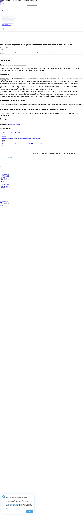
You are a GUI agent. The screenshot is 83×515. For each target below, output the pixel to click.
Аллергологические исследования (8, 21)
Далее (15, 41)
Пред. (13, 40)
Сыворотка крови (14, 124)
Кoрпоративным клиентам (7, 29)
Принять (30, 511)
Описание (4, 55)
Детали (3, 56)
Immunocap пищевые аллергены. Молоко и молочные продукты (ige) (15, 36)
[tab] (42, 55)
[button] (3, 30)
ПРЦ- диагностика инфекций (8, 15)
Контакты (2, 1)
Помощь (2, 2)
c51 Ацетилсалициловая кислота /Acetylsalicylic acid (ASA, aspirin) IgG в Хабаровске (21, 138)
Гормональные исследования (7, 14)
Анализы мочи (5, 16)
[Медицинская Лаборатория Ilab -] (6, 4)
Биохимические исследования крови (9, 13)
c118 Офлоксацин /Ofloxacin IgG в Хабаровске (12, 132)
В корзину (2, 53)
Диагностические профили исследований (7, 24)
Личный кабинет (3, 3)
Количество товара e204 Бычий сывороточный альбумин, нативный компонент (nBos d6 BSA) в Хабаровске (22, 52)
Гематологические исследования (8, 22)
